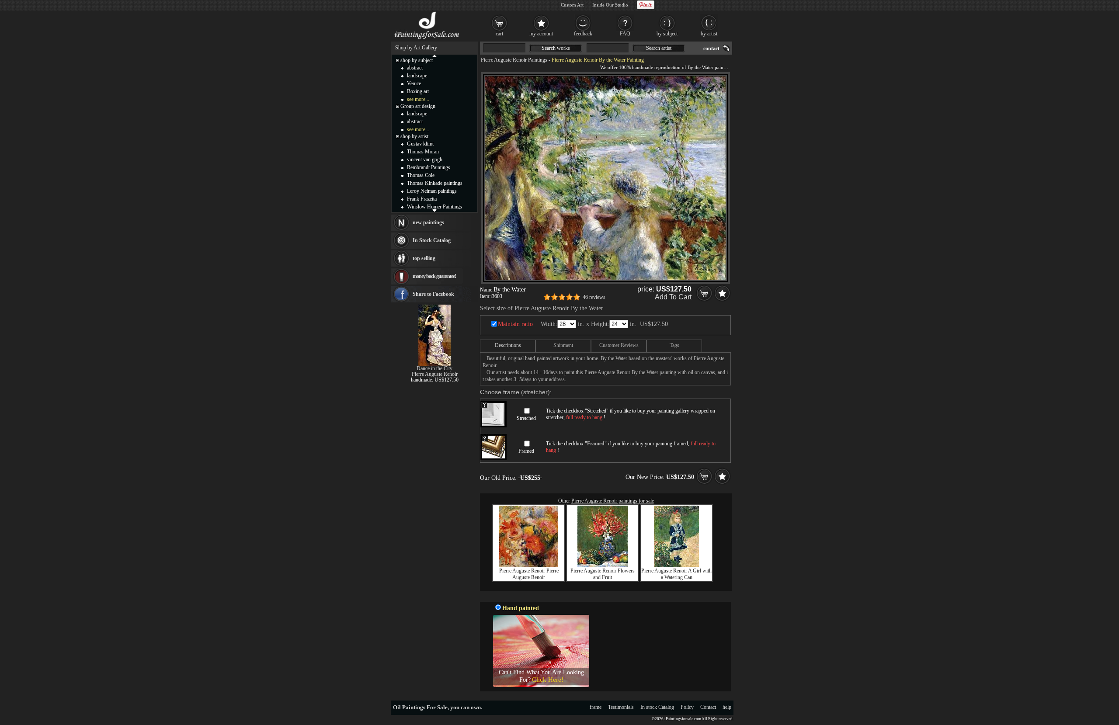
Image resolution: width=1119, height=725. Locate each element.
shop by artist (414, 136)
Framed (526, 451)
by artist (709, 34)
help (727, 707)
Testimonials (621, 707)
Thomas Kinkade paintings (434, 183)
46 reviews (594, 297)
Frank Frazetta (422, 199)
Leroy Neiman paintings (432, 191)
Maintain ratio (515, 324)
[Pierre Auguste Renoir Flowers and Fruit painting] (602, 565)
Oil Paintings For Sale (420, 707)
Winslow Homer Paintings (434, 207)
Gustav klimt (420, 144)
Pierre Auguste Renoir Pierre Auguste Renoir (529, 574)
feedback (583, 34)
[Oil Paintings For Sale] (427, 39)
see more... (418, 99)
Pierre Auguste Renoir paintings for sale (612, 501)
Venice (414, 83)
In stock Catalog (657, 707)
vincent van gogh (424, 159)
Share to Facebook (433, 294)
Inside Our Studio (610, 4)
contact (711, 48)
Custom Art (572, 4)
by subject (667, 34)
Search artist (658, 48)
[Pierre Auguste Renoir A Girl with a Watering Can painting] (676, 565)
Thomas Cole (420, 175)
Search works (556, 48)
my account (541, 34)
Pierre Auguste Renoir (435, 374)
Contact (708, 707)
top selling (424, 258)
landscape (417, 76)
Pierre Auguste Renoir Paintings (514, 60)
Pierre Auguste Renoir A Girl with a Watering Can (676, 574)
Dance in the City (434, 368)
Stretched (526, 418)
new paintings (428, 222)
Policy (687, 707)
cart (499, 34)
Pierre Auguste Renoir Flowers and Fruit (602, 574)
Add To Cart (673, 297)
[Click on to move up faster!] (434, 55)
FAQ (625, 34)
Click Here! (547, 679)
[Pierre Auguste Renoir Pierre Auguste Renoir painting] (528, 565)
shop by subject (416, 60)
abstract (415, 68)
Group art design (417, 106)
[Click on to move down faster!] (434, 210)
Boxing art (418, 91)
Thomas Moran (423, 152)
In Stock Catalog (432, 240)
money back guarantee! (434, 276)
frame (595, 707)
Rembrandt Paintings (428, 167)
